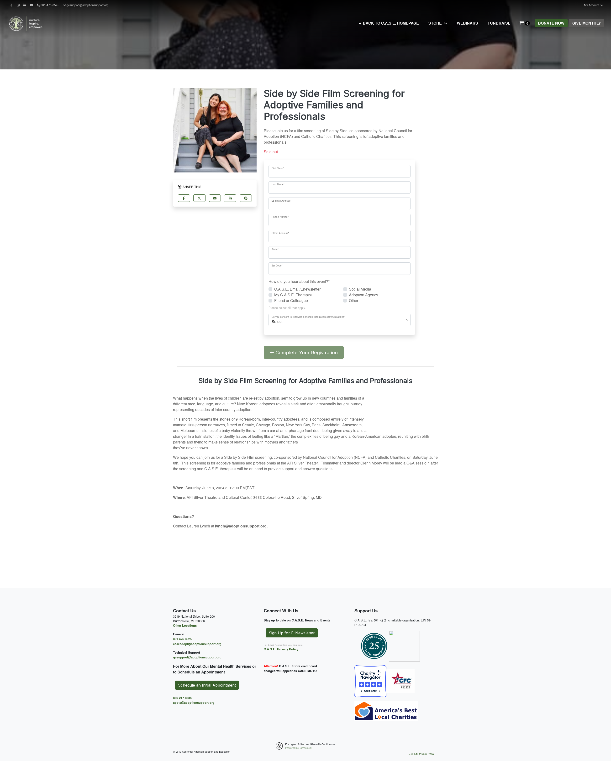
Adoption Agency (363, 294)
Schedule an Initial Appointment (207, 685)
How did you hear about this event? (299, 281)
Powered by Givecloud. (298, 748)
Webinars (467, 23)
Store (435, 23)
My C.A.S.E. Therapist (293, 294)
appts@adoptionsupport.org (194, 702)
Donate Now (551, 23)
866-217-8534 (182, 698)
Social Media (360, 289)
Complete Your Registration (306, 352)
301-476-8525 (182, 639)
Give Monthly (586, 23)
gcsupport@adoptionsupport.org (88, 5)
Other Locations (185, 625)
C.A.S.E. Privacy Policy (281, 649)
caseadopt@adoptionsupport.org (197, 644)
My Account (592, 5)
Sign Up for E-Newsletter (292, 633)
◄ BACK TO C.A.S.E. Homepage (388, 23)
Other (353, 300)
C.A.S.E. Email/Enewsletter (297, 289)
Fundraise (499, 23)
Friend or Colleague (291, 300)
